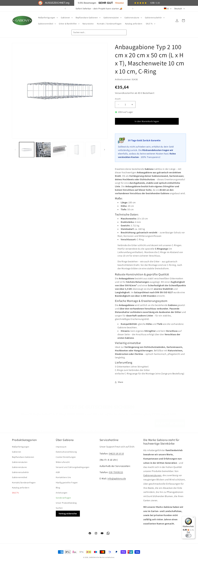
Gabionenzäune (19, 467)
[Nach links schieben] (15, 149)
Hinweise (119, 3)
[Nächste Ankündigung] (133, 8)
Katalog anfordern (20, 487)
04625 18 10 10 (116, 453)
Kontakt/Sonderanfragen (24, 482)
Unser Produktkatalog (66, 503)
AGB (58, 472)
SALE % (15, 492)
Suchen (59, 508)
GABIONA (92, 557)
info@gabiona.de (116, 478)
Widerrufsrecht (63, 462)
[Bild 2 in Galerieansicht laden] (43, 149)
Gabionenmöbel (19, 477)
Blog (58, 487)
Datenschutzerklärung (66, 451)
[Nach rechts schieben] (104, 149)
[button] (47, 17)
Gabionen (16, 451)
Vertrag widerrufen (68, 513)
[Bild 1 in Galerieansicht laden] (26, 149)
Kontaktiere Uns (63, 477)
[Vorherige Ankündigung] (65, 8)
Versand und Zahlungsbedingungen (72, 467)
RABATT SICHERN (170, 423)
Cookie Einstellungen (66, 457)
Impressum (61, 446)
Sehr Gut (105, 2)
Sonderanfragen (63, 497)
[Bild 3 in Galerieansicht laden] (59, 149)
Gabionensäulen (19, 462)
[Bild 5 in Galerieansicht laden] (93, 149)
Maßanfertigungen (20, 446)
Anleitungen (61, 492)
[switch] (188, 535)
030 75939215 (116, 472)
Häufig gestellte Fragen (67, 482)
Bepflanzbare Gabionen (23, 457)
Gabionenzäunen (152, 475)
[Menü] (193, 518)
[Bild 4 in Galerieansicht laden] (76, 149)
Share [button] (120, 382)
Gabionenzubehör (20, 472)
